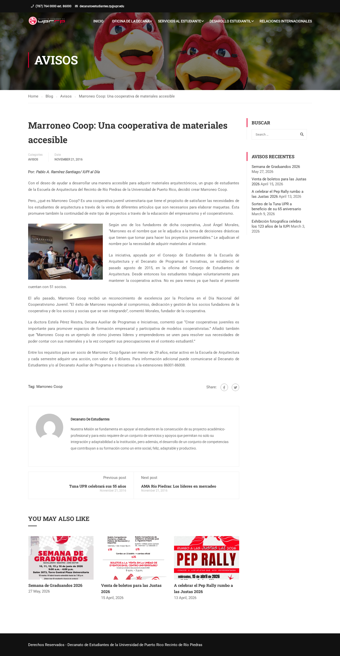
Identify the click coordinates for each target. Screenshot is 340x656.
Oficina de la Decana (131, 21)
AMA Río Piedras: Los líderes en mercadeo (178, 486)
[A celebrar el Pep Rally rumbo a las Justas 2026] (206, 557)
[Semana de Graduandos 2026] (61, 557)
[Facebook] (224, 387)
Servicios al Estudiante (179, 21)
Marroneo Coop (49, 386)
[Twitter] (235, 387)
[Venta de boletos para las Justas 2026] (134, 557)
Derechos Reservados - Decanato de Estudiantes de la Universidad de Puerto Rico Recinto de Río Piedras (115, 645)
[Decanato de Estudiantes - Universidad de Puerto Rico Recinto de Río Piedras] (47, 21)
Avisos (33, 159)
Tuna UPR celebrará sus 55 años (97, 486)
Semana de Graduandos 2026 (55, 585)
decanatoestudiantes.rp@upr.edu (102, 6)
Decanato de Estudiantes (90, 419)
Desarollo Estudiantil (230, 21)
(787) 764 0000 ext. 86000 (53, 6)
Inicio (98, 21)
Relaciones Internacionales (286, 21)
